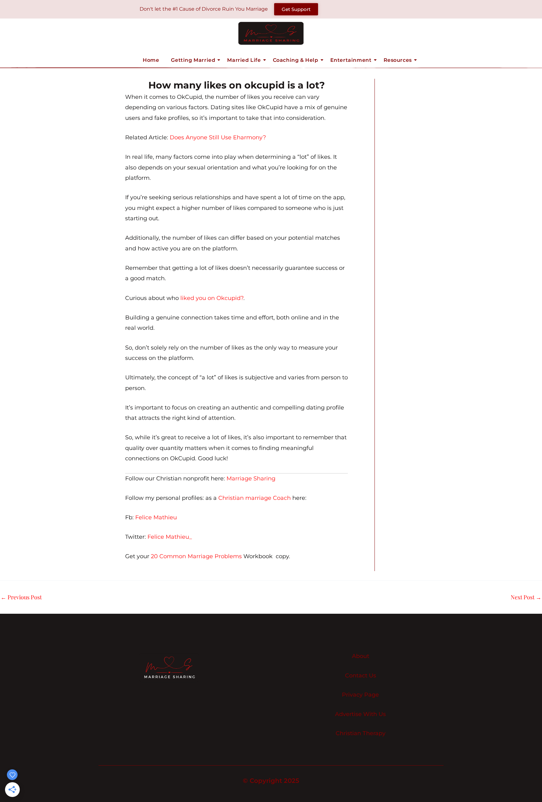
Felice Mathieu (156, 517)
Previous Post (21, 597)
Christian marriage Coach (254, 498)
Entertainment (351, 60)
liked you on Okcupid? (211, 298)
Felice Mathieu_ (169, 536)
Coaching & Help (295, 60)
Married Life (244, 60)
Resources (398, 60)
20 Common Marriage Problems (196, 556)
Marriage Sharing (250, 478)
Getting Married (193, 60)
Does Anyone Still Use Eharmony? (218, 137)
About (360, 656)
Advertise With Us (360, 714)
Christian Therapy (360, 733)
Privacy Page (360, 695)
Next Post (526, 597)
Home (151, 60)
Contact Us (360, 675)
